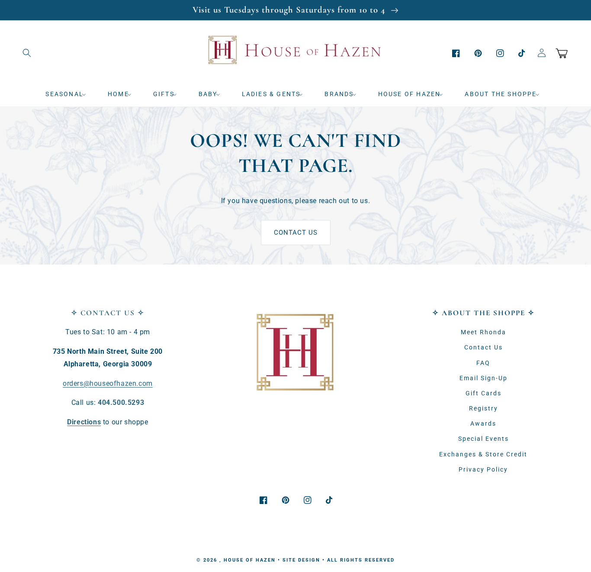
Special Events (483, 438)
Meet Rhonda (483, 332)
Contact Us (296, 232)
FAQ (483, 362)
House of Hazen (250, 560)
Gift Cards (483, 393)
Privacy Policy (483, 469)
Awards (483, 423)
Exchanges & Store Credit (483, 454)
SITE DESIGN (301, 560)
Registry (483, 408)
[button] (26, 52)
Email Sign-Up (483, 378)
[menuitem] (69, 94)
